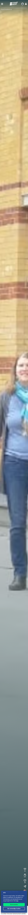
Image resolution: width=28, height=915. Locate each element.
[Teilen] (25, 886)
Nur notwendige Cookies (14, 908)
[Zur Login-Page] (26, 4)
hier (17, 901)
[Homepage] (14, 3)
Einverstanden (14, 904)
